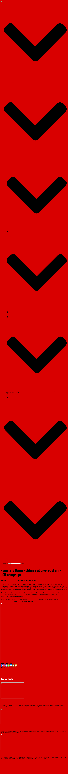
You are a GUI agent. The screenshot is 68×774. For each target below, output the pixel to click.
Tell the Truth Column (12, 310)
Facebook (9, 558)
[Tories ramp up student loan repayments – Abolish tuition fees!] (12, 724)
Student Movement (12, 231)
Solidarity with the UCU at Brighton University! (16, 702)
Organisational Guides (10, 398)
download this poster (33, 599)
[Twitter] (6, 665)
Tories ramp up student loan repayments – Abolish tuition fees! (22, 728)
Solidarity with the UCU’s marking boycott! (15, 754)
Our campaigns (6, 765)
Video (7, 400)
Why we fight (11, 397)
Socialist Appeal (9, 81)
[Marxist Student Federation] (7, 1)
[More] (15, 665)
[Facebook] (2, 665)
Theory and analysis (7, 763)
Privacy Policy (6, 768)
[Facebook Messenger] (11, 665)
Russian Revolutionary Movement (15, 316)
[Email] (13, 665)
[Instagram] (4, 665)
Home (4, 760)
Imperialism (10, 313)
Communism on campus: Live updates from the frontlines (17, 477)
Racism (9, 311)
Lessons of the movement (13, 396)
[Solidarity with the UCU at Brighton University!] (12, 698)
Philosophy (10, 315)
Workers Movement (12, 234)
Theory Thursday (11, 308)
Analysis (7, 667)
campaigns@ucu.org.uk (7, 601)
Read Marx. (8, 479)
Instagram (9, 560)
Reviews (10, 394)
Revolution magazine (7, 401)
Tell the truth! (8, 480)
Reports (10, 393)
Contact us (5, 481)
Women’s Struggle (12, 317)
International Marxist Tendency (12, 82)
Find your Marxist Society (11, 80)
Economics (10, 312)
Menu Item (4, 770)
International (11, 235)
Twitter (8, 559)
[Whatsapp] (9, 665)
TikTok (7, 562)
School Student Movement (13, 232)
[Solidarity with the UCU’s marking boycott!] (12, 749)
